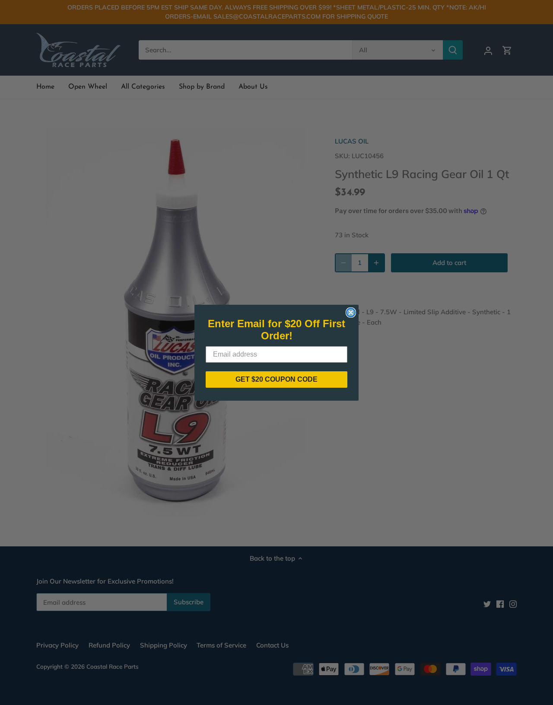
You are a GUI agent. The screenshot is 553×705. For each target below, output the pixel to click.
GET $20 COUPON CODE (276, 379)
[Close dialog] (350, 312)
